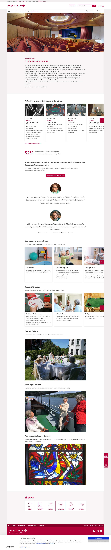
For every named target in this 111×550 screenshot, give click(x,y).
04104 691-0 (43, 1)
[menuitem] (72, 5)
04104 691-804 (22, 1)
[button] (72, 6)
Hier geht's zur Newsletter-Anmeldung (55, 175)
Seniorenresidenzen (15, 11)
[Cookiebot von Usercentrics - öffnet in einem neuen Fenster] (9, 547)
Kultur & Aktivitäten (34, 11)
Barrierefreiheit (91, 11)
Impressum (51, 543)
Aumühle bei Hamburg (24, 11)
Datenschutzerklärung (41, 543)
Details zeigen (23, 547)
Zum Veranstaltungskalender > (33, 143)
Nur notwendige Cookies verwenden (98, 541)
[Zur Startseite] (9, 11)
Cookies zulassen (98, 538)
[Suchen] (94, 6)
